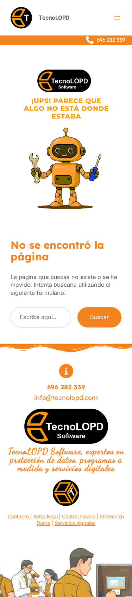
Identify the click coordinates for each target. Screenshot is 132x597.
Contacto (18, 516)
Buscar (99, 316)
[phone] (90, 40)
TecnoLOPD (54, 17)
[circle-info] (66, 371)
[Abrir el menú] (117, 18)
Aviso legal (45, 516)
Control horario (78, 516)
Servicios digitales (75, 523)
